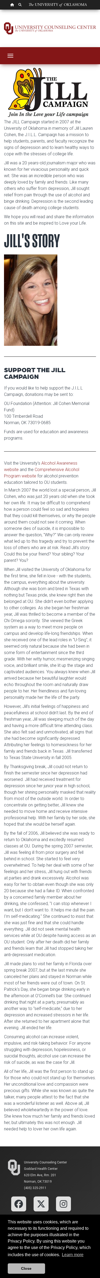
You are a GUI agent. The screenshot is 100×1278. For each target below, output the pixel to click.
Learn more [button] (72, 1254)
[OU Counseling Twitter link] (41, 1203)
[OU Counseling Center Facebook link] (18, 1203)
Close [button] (26, 1268)
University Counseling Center (45, 1162)
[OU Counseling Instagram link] (63, 1203)
